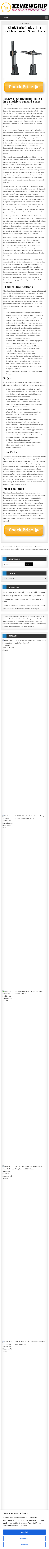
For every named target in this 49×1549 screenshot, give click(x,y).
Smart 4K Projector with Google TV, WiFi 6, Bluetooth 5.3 (23, 596)
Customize (24, 1538)
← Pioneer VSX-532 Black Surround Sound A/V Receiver (21, 547)
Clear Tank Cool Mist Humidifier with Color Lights (21, 609)
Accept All (24, 1532)
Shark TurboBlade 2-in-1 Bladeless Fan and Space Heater (24, 29)
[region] (24, 1529)
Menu (6, 17)
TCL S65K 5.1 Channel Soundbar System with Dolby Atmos (24, 605)
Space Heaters (24, 23)
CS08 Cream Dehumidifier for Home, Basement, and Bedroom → (24, 549)
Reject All (24, 1544)
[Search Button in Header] (46, 17)
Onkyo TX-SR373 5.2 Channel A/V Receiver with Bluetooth (24, 592)
